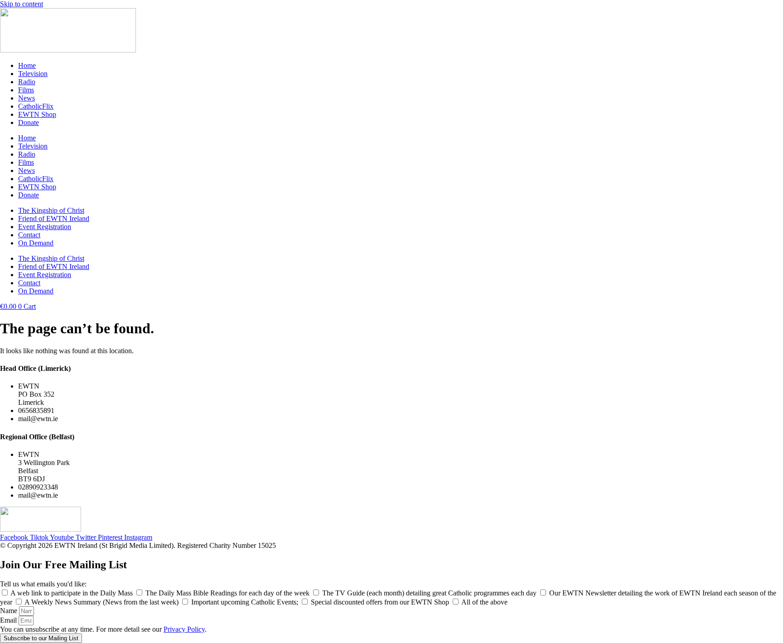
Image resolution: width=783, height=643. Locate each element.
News (26, 98)
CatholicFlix (35, 106)
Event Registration (44, 226)
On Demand (35, 243)
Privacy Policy (184, 629)
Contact (29, 235)
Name (9, 610)
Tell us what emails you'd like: (43, 584)
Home (27, 65)
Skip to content (21, 4)
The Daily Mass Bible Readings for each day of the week (228, 593)
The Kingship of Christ (51, 210)
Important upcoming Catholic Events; (245, 602)
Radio (26, 82)
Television (33, 73)
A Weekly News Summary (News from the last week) (102, 602)
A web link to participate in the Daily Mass (72, 593)
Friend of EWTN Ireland (53, 218)
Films (26, 90)
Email (9, 620)
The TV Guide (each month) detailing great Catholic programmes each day (430, 593)
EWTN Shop (37, 114)
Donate (28, 122)
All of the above (484, 602)
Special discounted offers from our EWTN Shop (381, 602)
